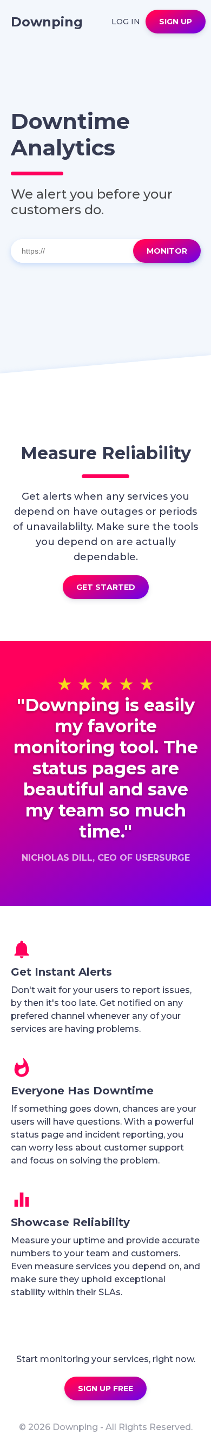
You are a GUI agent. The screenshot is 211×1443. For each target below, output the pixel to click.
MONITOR (167, 251)
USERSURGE (162, 858)
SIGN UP (175, 21)
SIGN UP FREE (105, 1388)
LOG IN (125, 21)
